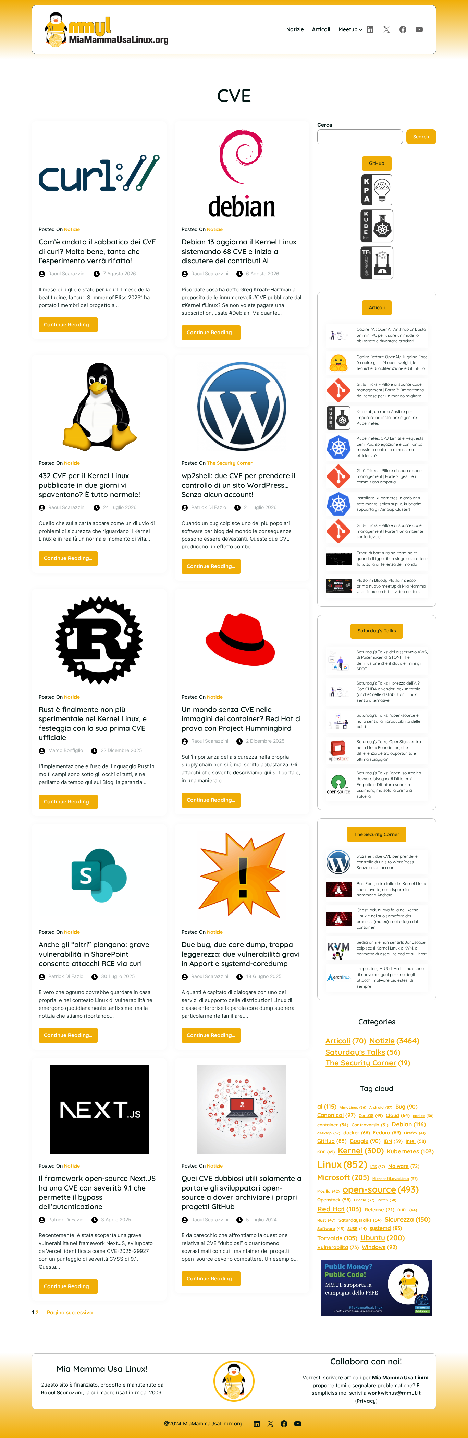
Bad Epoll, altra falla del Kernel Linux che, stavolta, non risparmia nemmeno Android (391, 889)
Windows (379, 1247)
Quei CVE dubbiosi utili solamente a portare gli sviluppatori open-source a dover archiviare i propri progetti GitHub (241, 1192)
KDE (326, 1152)
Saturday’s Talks (377, 631)
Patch (387, 1200)
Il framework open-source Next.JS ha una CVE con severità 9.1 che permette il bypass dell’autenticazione (97, 1192)
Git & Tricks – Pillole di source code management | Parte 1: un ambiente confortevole (390, 531)
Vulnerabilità (338, 1247)
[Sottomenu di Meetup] (360, 29)
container (332, 1124)
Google (365, 1140)
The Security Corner (230, 463)
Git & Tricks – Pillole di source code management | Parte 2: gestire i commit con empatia (389, 476)
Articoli (377, 307)
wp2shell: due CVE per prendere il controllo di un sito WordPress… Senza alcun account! (238, 485)
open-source (381, 1189)
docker (356, 1132)
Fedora (387, 1132)
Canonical (336, 1115)
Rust (326, 1220)
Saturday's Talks (363, 1051)
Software (330, 1228)
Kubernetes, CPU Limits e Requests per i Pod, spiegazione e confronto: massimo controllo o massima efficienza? (390, 447)
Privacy (366, 1401)
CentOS (371, 1115)
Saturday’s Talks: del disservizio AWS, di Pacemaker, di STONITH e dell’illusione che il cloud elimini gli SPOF (392, 660)
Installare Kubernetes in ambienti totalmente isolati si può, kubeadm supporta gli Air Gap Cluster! (389, 503)
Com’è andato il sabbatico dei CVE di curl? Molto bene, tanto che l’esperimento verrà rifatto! (97, 251)
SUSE (357, 1228)
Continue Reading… (71, 326)
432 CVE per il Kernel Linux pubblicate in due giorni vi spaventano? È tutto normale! (89, 485)
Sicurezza (408, 1219)
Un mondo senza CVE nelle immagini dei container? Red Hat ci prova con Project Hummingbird (241, 719)
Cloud (398, 1115)
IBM (393, 1141)
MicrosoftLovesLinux (395, 1178)
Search (421, 137)
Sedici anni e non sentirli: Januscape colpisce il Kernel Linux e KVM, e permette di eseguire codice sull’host (392, 948)
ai (326, 1106)
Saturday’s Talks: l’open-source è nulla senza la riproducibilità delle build (388, 721)
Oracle (364, 1200)
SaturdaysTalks (360, 1220)
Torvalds (337, 1238)
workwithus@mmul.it (394, 1393)
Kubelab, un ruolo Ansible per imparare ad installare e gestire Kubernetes (387, 417)
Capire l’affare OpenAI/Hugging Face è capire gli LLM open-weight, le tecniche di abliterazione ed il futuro (392, 362)
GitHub (376, 163)
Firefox (415, 1133)
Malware (403, 1166)
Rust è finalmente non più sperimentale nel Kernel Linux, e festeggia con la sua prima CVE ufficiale (93, 723)
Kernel (361, 1151)
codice (423, 1115)
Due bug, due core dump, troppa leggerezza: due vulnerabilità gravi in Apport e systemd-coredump (241, 954)
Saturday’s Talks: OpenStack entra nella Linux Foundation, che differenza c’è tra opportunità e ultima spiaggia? (389, 750)
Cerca (324, 125)
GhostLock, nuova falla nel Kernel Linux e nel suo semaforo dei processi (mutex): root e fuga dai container (388, 918)
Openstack (334, 1200)
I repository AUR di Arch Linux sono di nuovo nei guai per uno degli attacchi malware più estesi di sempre (390, 977)
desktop (328, 1133)
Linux (342, 1164)
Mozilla (328, 1191)
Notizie (72, 229)
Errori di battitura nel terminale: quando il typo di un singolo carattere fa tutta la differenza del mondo (392, 558)
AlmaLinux (353, 1107)
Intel (416, 1141)
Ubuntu (382, 1237)
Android (380, 1107)
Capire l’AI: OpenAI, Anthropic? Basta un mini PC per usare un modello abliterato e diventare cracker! (391, 335)
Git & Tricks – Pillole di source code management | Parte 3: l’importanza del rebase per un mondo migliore (390, 390)
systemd (386, 1228)
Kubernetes (410, 1151)
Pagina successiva (70, 1312)
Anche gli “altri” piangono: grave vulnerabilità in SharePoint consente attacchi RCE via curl (94, 954)
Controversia (370, 1124)
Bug (406, 1106)
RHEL (407, 1209)
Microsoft (343, 1177)
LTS (377, 1166)
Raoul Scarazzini (62, 1392)
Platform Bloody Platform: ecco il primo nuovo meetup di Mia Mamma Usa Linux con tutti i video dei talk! (391, 586)
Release (379, 1209)
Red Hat (339, 1209)
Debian (409, 1124)
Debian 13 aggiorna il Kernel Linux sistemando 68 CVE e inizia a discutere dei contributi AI (239, 251)
